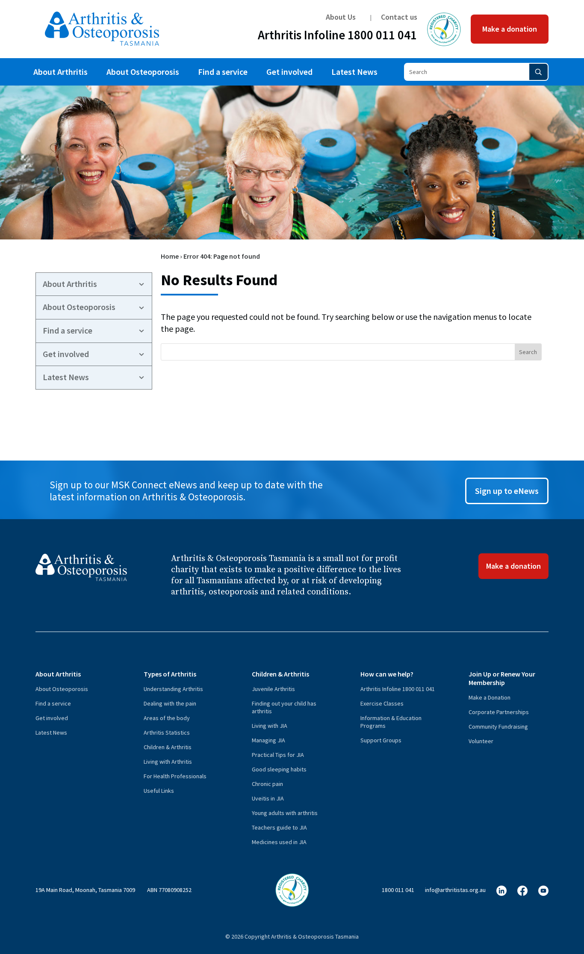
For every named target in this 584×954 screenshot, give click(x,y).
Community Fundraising (498, 726)
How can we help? (386, 674)
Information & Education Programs (391, 722)
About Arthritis (60, 71)
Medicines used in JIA (279, 842)
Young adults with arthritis (285, 813)
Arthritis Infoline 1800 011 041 (337, 36)
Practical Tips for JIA (278, 755)
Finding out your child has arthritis (284, 707)
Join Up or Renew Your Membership (502, 678)
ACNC (444, 29)
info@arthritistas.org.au (455, 890)
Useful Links (159, 791)
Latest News (354, 71)
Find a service (223, 71)
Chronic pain (267, 784)
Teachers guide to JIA (279, 827)
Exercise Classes (382, 703)
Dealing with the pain (170, 703)
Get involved (289, 71)
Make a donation (509, 29)
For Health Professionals (175, 776)
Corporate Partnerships (499, 712)
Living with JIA (269, 726)
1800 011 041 (398, 890)
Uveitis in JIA (268, 798)
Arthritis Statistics (167, 732)
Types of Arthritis (170, 674)
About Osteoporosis (142, 71)
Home (170, 256)
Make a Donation (489, 697)
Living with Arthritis (168, 761)
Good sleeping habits (279, 769)
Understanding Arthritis (173, 689)
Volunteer (481, 741)
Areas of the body (167, 718)
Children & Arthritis (168, 747)
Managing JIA (268, 740)
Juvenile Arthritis (273, 689)
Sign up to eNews (507, 490)
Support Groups (380, 740)
